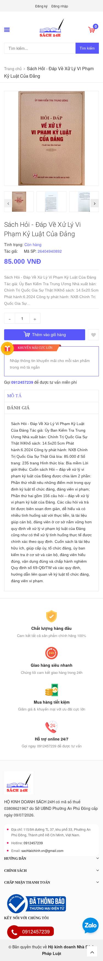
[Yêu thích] (93, 334)
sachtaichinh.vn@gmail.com (42, 850)
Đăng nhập (59, 6)
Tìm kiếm (87, 48)
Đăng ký (41, 6)
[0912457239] (14, 933)
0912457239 (22, 382)
